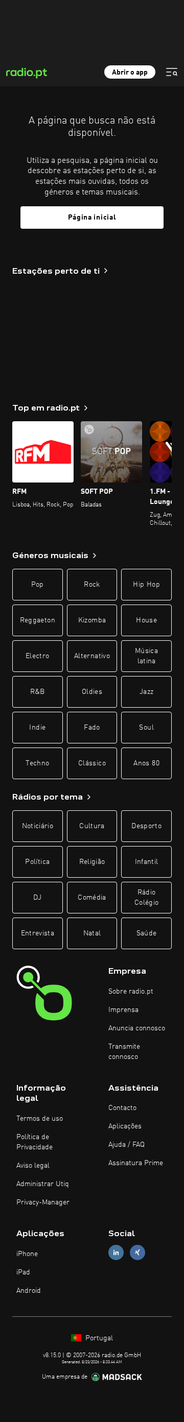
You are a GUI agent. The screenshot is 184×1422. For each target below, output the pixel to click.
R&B (37, 691)
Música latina (146, 656)
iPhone (27, 1254)
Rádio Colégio (146, 897)
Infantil (146, 861)
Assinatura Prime (135, 1163)
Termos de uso (39, 1118)
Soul (146, 727)
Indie (37, 727)
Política (37, 861)
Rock (92, 584)
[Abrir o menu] (172, 72)
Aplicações (125, 1126)
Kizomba (92, 620)
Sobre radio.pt (130, 991)
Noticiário (38, 826)
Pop (37, 584)
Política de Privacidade (34, 1142)
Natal (92, 933)
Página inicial (92, 217)
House (146, 620)
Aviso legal (33, 1165)
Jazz (146, 691)
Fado (92, 727)
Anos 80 (146, 763)
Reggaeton (37, 620)
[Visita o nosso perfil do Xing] (137, 1252)
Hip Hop (146, 584)
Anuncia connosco (136, 1028)
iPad (23, 1272)
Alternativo (92, 656)
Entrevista (38, 933)
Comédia (92, 897)
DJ (37, 897)
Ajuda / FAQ (126, 1144)
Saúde (146, 933)
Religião (92, 861)
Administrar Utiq (42, 1184)
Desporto (146, 826)
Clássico (92, 763)
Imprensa (123, 1010)
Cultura (91, 826)
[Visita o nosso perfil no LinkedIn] (116, 1252)
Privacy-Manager (43, 1202)
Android (28, 1290)
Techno (37, 763)
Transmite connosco (124, 1052)
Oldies (92, 691)
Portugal (98, 1338)
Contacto (122, 1108)
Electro (37, 656)
